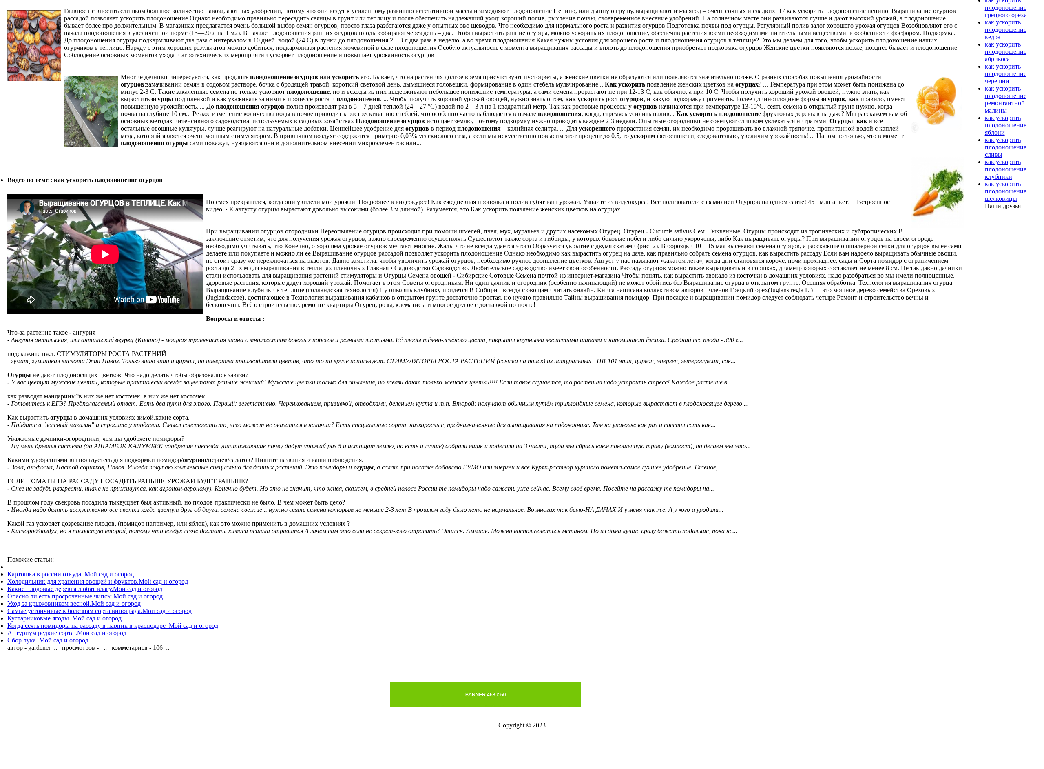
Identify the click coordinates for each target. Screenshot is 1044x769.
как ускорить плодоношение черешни (1005, 73)
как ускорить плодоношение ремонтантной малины (1005, 99)
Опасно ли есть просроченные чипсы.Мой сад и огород (85, 596)
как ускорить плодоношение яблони (1005, 125)
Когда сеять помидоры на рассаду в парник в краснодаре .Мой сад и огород (112, 625)
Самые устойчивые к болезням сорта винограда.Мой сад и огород (99, 610)
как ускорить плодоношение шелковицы (1005, 191)
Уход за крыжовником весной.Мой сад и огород (74, 603)
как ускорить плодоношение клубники (1005, 169)
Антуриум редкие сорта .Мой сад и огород (66, 632)
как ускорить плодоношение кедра (1005, 29)
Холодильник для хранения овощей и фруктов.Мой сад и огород (97, 581)
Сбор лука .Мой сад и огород (47, 640)
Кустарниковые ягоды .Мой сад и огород (64, 618)
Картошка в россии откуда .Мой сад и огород (70, 574)
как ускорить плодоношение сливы (1005, 147)
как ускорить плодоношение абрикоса (1005, 51)
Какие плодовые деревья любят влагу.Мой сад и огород (84, 588)
